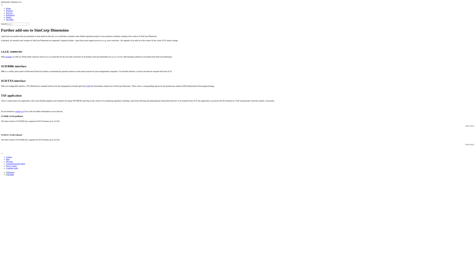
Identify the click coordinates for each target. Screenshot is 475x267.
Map (8, 159)
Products (9, 11)
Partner (9, 17)
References (10, 15)
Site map (9, 161)
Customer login (12, 168)
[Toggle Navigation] (2, 153)
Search (3, 24)
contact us (19, 111)
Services (9, 13)
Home (8, 8)
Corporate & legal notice (15, 164)
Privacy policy (11, 166)
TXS (89, 86)
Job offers (10, 20)
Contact (9, 157)
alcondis (8, 57)
